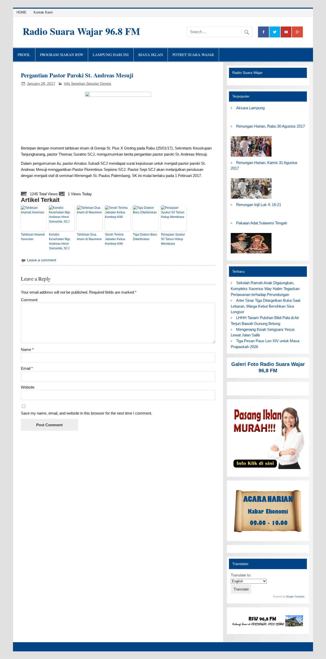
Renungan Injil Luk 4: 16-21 (258, 204)
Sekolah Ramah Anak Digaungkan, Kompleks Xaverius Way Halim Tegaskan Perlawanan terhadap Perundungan (265, 289)
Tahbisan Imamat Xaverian (33, 237)
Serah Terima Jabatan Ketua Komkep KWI (115, 239)
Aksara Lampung (250, 108)
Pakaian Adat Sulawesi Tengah (261, 223)
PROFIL (24, 54)
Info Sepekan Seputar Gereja (87, 84)
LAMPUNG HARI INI (111, 54)
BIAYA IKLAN (150, 54)
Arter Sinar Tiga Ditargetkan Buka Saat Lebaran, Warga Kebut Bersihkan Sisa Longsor (265, 306)
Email (27, 368)
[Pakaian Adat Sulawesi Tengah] (251, 253)
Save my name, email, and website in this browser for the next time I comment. (86, 413)
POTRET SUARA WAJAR (193, 54)
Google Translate (295, 596)
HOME (21, 12)
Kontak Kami (43, 12)
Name (27, 349)
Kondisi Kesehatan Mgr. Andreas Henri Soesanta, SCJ (60, 241)
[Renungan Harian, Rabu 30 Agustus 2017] (251, 157)
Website (27, 387)
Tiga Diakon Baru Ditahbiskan (145, 237)
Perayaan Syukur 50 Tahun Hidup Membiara (173, 239)
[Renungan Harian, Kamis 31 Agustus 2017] (251, 199)
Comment (29, 300)
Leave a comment (41, 260)
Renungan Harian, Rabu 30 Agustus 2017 (270, 126)
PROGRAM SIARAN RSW (61, 54)
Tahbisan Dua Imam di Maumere (89, 237)
